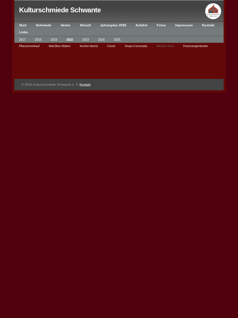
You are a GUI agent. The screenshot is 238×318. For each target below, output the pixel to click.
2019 (54, 39)
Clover (111, 46)
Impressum (184, 25)
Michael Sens (165, 46)
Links (23, 32)
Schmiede (43, 25)
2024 (101, 39)
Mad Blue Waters (59, 46)
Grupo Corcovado (136, 46)
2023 (85, 39)
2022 (69, 39)
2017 (22, 39)
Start (22, 25)
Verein (65, 25)
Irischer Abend (89, 46)
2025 (117, 39)
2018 (38, 39)
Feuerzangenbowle (195, 46)
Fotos (161, 25)
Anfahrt (141, 25)
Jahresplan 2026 (113, 25)
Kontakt (208, 25)
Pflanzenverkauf (29, 46)
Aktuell (85, 25)
